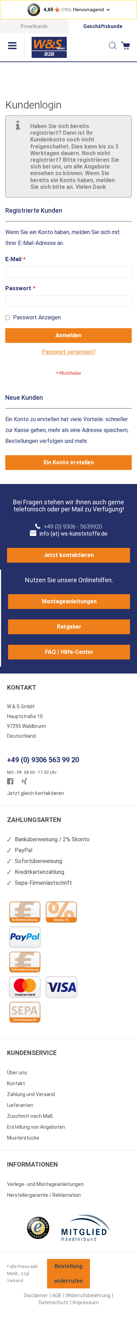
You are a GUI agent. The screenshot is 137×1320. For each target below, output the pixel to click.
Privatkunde (34, 26)
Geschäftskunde (102, 26)
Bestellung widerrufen (68, 1273)
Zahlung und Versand (31, 1094)
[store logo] (49, 47)
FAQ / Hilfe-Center (69, 652)
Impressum (86, 1302)
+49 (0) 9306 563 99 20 (43, 760)
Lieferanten (20, 1105)
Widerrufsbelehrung (88, 1295)
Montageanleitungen (69, 601)
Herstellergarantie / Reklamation (44, 1195)
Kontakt (16, 1083)
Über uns (17, 1072)
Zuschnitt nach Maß (30, 1116)
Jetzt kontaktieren (69, 555)
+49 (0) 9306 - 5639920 (73, 526)
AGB (56, 1295)
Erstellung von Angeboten (36, 1127)
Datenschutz (53, 1302)
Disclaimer (36, 1295)
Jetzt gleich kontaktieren (35, 793)
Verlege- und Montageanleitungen (45, 1184)
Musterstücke (23, 1138)
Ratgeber (69, 626)
